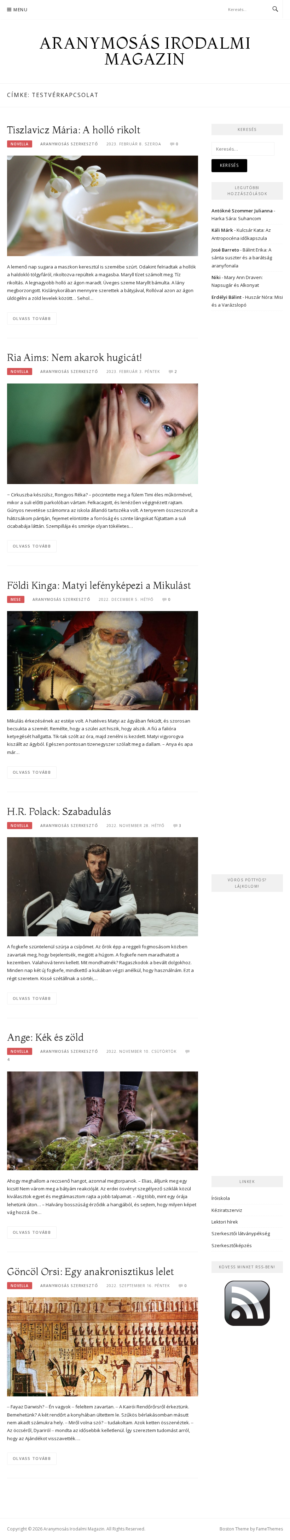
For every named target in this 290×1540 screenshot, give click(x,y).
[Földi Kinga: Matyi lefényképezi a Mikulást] (102, 660)
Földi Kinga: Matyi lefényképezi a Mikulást (99, 585)
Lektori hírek (224, 1222)
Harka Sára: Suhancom (236, 218)
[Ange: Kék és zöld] (102, 1120)
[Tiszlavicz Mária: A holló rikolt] (102, 205)
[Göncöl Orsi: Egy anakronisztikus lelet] (102, 1346)
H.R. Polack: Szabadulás (59, 811)
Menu (20, 10)
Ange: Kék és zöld (45, 1037)
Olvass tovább (32, 318)
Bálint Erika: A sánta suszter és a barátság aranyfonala (241, 258)
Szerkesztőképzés (231, 1245)
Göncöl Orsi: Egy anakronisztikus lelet (90, 1271)
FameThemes (269, 1529)
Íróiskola (220, 1198)
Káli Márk (222, 230)
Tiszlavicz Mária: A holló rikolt (73, 129)
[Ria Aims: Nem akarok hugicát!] (102, 433)
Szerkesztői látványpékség (240, 1233)
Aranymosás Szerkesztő (69, 143)
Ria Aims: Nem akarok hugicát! (74, 357)
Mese (16, 599)
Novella (20, 143)
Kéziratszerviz (226, 1210)
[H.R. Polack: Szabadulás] (102, 886)
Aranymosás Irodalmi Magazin (145, 50)
